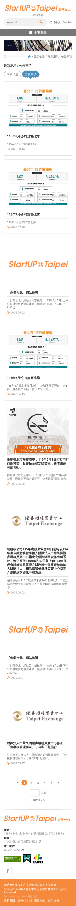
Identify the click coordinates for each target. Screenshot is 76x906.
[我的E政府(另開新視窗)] (27, 858)
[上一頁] (17, 783)
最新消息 (12, 74)
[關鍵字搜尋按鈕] (41, 22)
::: (5, 1)
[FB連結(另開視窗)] (8, 871)
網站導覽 (38, 15)
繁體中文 (55, 22)
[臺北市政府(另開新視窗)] (38, 858)
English (67, 22)
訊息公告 (39, 56)
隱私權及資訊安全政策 (42, 885)
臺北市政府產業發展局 (39, 889)
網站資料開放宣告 (15, 885)
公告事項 (30, 74)
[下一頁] (58, 783)
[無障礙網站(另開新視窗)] (12, 859)
